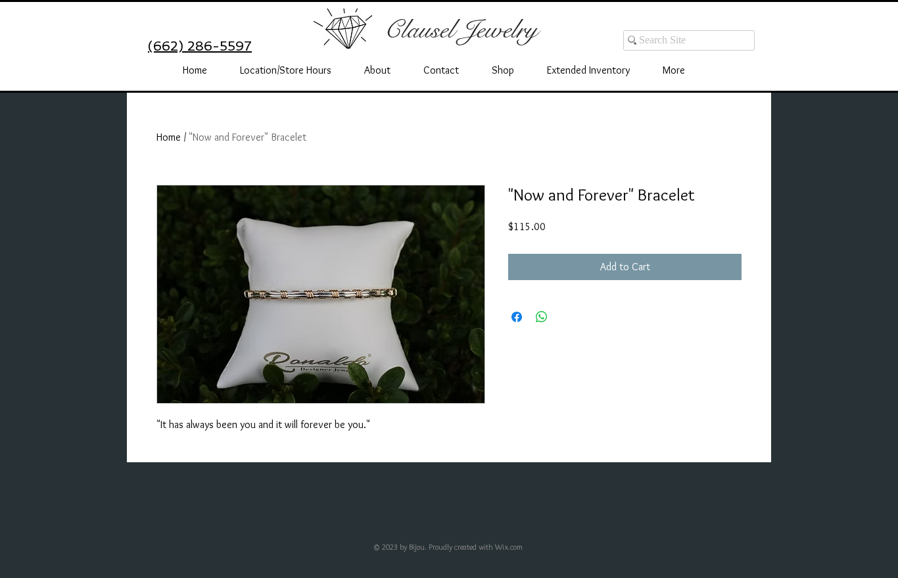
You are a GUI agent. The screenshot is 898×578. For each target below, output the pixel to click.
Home (168, 137)
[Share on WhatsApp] (542, 317)
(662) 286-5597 (200, 46)
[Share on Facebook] (517, 317)
